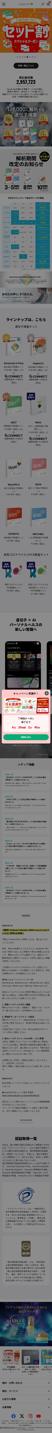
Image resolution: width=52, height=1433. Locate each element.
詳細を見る (26, 737)
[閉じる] (47, 693)
